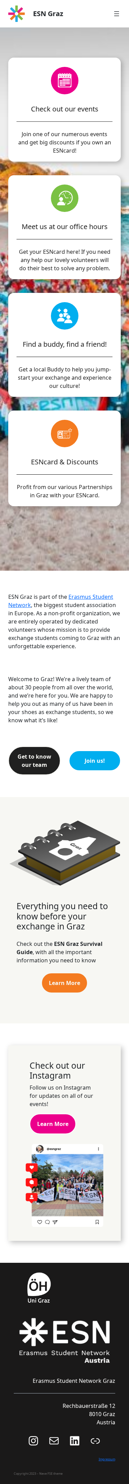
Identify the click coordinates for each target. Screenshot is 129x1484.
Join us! (95, 760)
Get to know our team (34, 761)
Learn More (64, 983)
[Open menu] (116, 14)
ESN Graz (48, 13)
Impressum (107, 1459)
